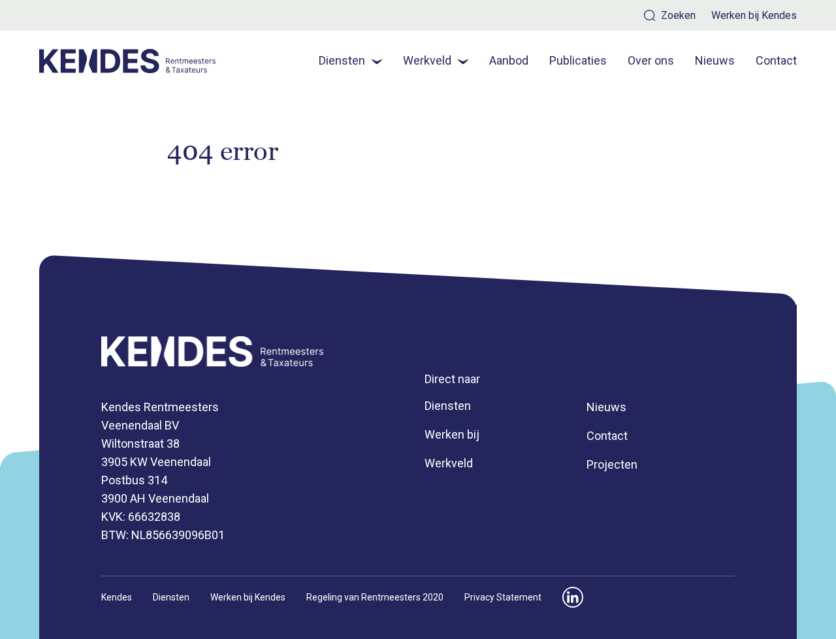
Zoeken (678, 15)
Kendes (116, 597)
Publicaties (578, 60)
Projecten (612, 464)
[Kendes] (128, 61)
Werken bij (452, 434)
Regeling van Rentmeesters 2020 (374, 597)
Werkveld (427, 60)
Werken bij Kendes (754, 15)
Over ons (651, 60)
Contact (776, 60)
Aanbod (508, 60)
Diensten (342, 60)
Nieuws (715, 60)
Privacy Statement (502, 597)
